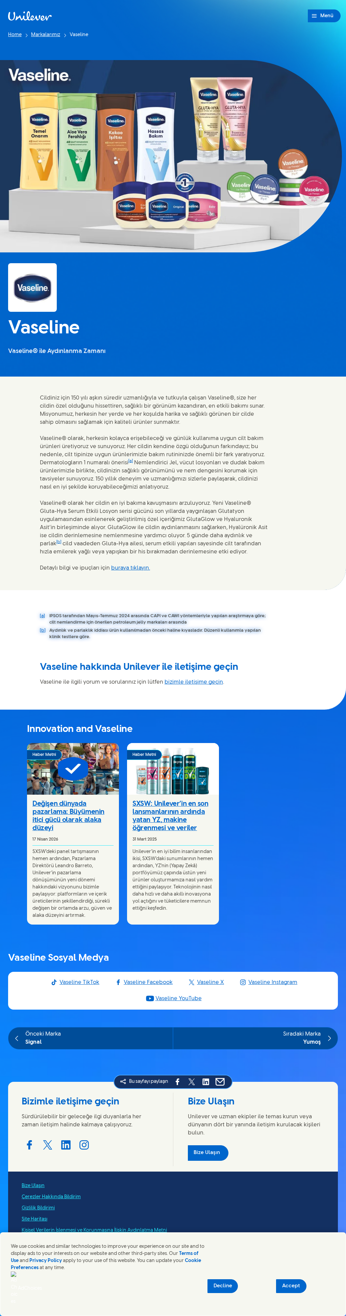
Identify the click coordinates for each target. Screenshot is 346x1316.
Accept (291, 1286)
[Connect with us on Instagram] (84, 1145)
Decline (223, 1286)
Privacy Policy (45, 1260)
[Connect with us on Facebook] (29, 1145)
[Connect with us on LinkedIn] (66, 1145)
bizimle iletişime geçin (194, 682)
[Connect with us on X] (48, 1145)
